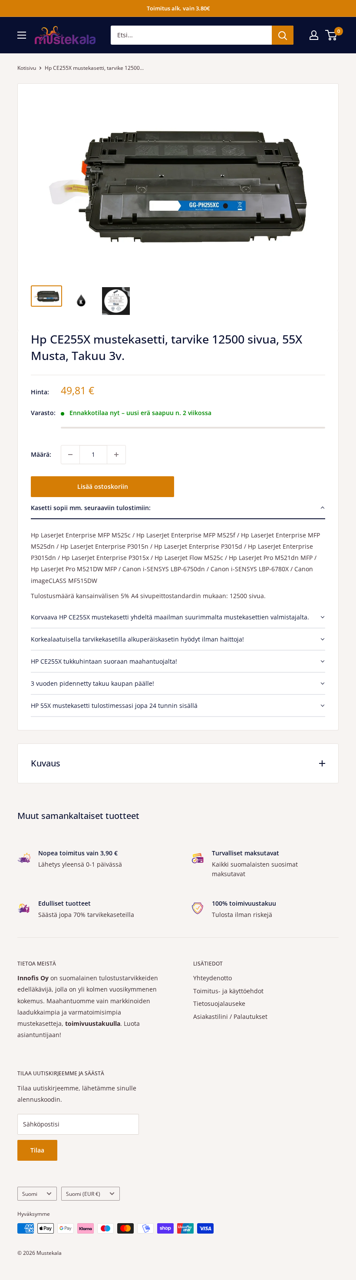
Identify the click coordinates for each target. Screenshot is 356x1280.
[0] (331, 35)
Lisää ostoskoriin (102, 486)
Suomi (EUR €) (83, 1193)
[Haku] (282, 35)
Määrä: (41, 454)
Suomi (29, 1193)
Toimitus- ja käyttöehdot (228, 991)
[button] (178, 508)
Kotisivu (26, 68)
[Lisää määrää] (116, 454)
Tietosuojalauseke (219, 1003)
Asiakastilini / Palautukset (230, 1016)
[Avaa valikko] (21, 35)
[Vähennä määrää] (70, 454)
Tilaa (37, 1150)
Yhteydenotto (212, 978)
